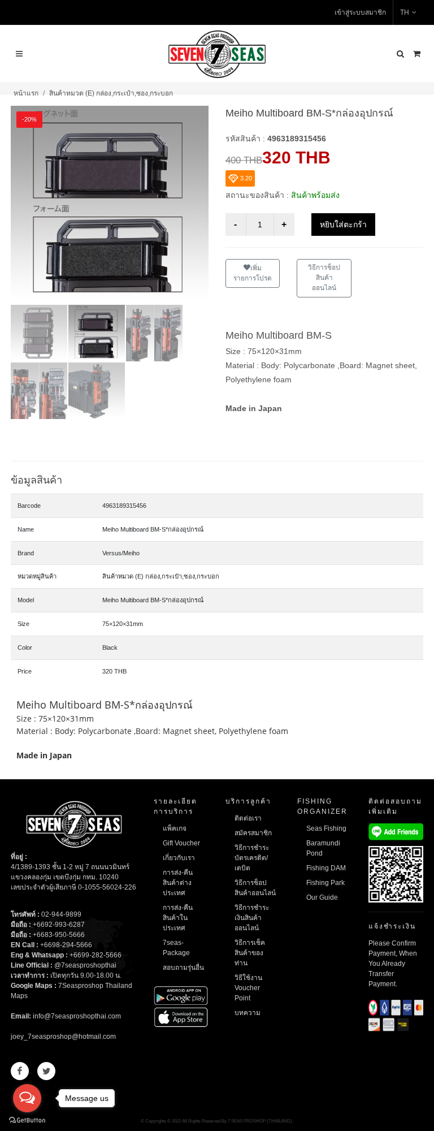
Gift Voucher (181, 843)
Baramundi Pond (323, 848)
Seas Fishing (326, 828)
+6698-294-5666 (66, 945)
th (404, 12)
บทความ (248, 1013)
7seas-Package (176, 948)
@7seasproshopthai (85, 965)
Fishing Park (325, 883)
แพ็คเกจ (174, 828)
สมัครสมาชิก (253, 833)
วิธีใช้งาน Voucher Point (248, 988)
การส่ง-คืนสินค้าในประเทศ (178, 918)
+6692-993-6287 (59, 925)
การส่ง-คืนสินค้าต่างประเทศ (178, 883)
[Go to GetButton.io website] (27, 1119)
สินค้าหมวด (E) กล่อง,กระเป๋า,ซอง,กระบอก (111, 93)
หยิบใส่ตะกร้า (343, 224)
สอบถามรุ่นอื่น (183, 968)
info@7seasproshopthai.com (77, 1016)
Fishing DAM (326, 868)
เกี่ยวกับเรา (179, 858)
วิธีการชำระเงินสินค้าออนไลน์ (252, 918)
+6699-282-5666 (95, 955)
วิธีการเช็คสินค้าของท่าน (250, 953)
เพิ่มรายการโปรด (252, 273)
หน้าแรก (26, 93)
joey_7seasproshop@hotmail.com (63, 1037)
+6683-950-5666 (59, 935)
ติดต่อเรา (248, 818)
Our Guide (322, 897)
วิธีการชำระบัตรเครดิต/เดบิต (252, 858)
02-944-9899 (61, 914)
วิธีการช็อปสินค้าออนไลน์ (324, 278)
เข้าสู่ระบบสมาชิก (360, 12)
